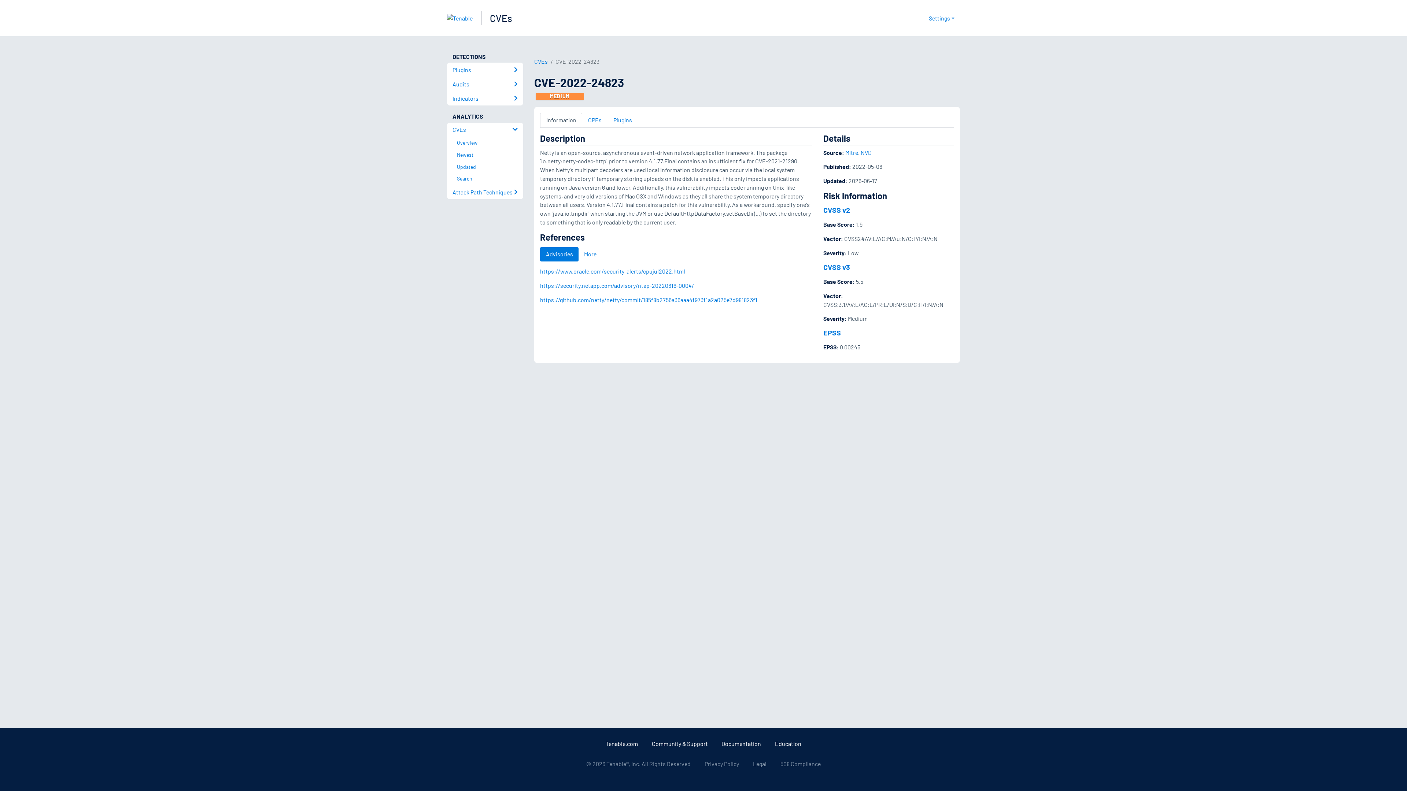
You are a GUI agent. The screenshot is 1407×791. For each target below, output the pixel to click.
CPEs (595, 119)
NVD (866, 152)
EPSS (832, 332)
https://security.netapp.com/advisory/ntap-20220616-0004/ (617, 285)
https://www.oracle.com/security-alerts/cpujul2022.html (612, 271)
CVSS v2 (836, 209)
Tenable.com (622, 743)
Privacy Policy (722, 763)
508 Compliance (800, 763)
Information (561, 119)
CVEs (501, 18)
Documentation (741, 743)
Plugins (622, 119)
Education (788, 743)
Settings (939, 18)
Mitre (851, 152)
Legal (760, 763)
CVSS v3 (836, 267)
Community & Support (680, 743)
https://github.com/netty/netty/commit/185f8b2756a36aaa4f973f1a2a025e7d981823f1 (648, 299)
